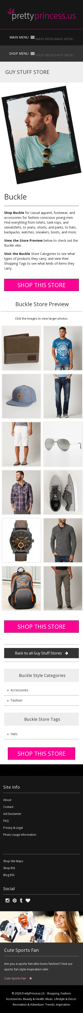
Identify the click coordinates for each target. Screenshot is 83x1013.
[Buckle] (21, 348)
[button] (54, 39)
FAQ (6, 821)
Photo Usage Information (19, 835)
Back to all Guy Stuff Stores (39, 653)
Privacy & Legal (13, 828)
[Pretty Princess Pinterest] (13, 900)
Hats (14, 734)
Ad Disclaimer (12, 814)
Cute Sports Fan (15, 978)
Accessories (19, 690)
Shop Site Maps (13, 861)
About (7, 800)
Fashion (16, 700)
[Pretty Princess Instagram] (6, 900)
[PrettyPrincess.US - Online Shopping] (41, 14)
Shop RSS (9, 868)
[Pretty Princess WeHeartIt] (26, 900)
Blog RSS (8, 875)
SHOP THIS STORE (42, 285)
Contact (8, 807)
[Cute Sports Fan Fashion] (41, 926)
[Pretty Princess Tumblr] (20, 900)
